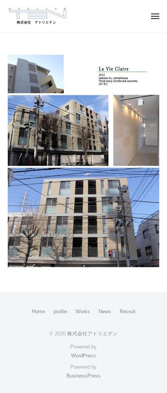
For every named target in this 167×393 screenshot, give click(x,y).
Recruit (128, 311)
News (105, 311)
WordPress (83, 356)
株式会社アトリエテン (92, 333)
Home (38, 311)
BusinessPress (83, 376)
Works (83, 311)
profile (60, 311)
